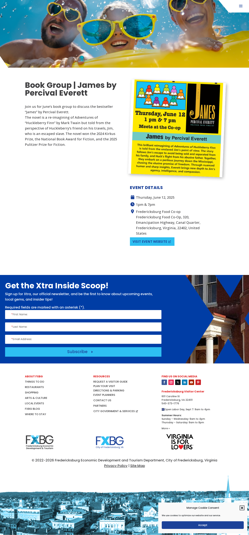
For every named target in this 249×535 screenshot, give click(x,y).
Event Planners (104, 395)
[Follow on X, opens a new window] (178, 382)
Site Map (137, 465)
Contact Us (102, 400)
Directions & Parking (108, 390)
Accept (202, 525)
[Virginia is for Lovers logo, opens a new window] (179, 449)
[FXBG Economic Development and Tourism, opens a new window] (39, 451)
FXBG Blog (32, 409)
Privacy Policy (116, 465)
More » (166, 428)
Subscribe (80, 351)
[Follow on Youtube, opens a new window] (191, 382)
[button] (242, 508)
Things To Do (34, 382)
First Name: (19, 314)
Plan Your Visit (104, 386)
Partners (100, 406)
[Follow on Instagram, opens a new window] (171, 382)
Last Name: (19, 327)
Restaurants (34, 387)
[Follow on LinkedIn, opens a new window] (184, 382)
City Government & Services (114, 411)
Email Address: (21, 339)
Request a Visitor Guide (110, 382)
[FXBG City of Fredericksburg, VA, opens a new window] (109, 451)
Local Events (34, 403)
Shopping (31, 392)
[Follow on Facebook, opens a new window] (164, 382)
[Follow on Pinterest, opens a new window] (198, 382)
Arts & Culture (36, 398)
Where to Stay (35, 414)
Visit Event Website (150, 241)
